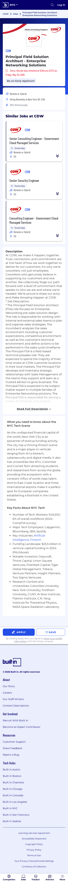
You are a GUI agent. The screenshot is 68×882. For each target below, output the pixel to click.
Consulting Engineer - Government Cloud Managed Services (33, 220)
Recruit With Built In (15, 720)
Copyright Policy (34, 844)
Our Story (9, 686)
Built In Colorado (13, 795)
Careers (7, 692)
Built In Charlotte (13, 782)
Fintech (35, 539)
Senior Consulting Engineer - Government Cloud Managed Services (34, 140)
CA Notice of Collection (34, 866)
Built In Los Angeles (15, 801)
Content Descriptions (16, 705)
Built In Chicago (12, 788)
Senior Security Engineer (24, 180)
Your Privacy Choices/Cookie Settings (34, 861)
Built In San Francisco (16, 814)
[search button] (52, 5)
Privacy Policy (34, 849)
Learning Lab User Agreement (34, 833)
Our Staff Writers (13, 699)
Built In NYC (10, 808)
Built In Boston (12, 776)
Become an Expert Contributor (21, 726)
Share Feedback (12, 748)
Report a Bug (11, 754)
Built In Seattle (12, 821)
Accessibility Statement (34, 838)
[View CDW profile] (34, 29)
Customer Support (14, 741)
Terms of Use (34, 855)
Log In (61, 4)
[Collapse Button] (57, 155)
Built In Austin (11, 769)
